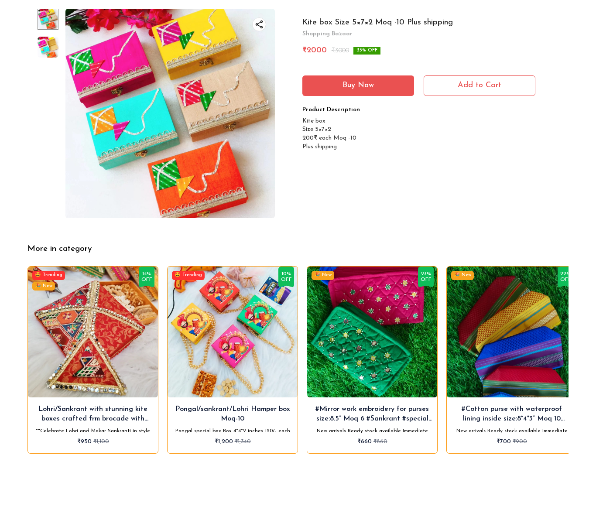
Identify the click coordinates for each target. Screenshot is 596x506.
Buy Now (358, 85)
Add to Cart (479, 85)
